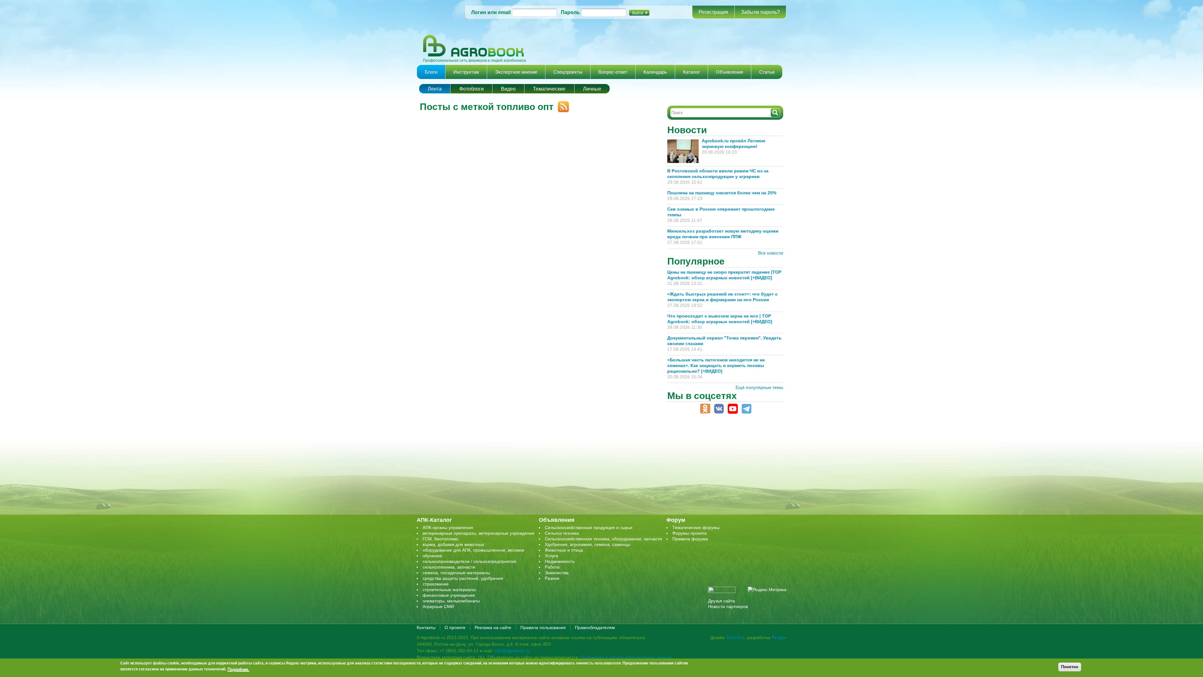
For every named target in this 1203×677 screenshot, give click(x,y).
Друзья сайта (721, 600)
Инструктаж (466, 72)
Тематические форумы (696, 527)
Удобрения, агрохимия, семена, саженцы (587, 544)
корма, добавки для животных (453, 544)
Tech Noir (735, 637)
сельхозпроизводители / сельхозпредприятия (469, 561)
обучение (432, 555)
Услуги (551, 555)
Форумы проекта (689, 533)
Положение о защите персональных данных (626, 657)
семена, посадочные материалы (456, 572)
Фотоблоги (471, 89)
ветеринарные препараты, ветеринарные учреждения (478, 533)
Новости (687, 130)
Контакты (426, 627)
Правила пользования (543, 627)
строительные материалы (449, 589)
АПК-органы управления (448, 527)
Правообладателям (595, 627)
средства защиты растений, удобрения (463, 578)
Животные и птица (564, 550)
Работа (552, 566)
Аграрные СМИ (438, 606)
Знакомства (557, 572)
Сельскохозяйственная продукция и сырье (589, 527)
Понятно (1069, 666)
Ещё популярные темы (759, 387)
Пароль (570, 12)
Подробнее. (238, 669)
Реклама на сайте (493, 627)
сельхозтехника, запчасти (449, 566)
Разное (552, 578)
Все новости (770, 252)
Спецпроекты (567, 72)
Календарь (655, 72)
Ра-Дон (779, 637)
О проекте (455, 627)
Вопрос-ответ (613, 72)
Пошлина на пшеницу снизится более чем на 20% (723, 192)
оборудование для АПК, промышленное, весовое (473, 550)
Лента (435, 89)
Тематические (549, 89)
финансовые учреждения (449, 595)
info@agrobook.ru (512, 650)
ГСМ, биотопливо (440, 538)
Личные (592, 89)
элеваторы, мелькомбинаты (451, 600)
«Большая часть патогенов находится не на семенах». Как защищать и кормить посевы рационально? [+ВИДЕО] (716, 365)
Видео (508, 89)
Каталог (691, 72)
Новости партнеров (728, 606)
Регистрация (713, 12)
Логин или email (491, 12)
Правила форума (690, 538)
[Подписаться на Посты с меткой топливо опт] (561, 104)
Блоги (431, 72)
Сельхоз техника (562, 533)
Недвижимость (560, 561)
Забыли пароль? (760, 12)
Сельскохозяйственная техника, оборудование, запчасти (603, 538)
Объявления (729, 72)
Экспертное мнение (516, 72)
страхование (436, 583)
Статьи (766, 72)
